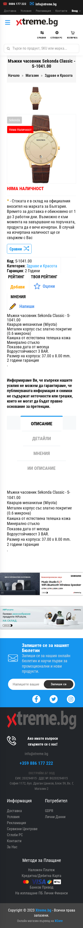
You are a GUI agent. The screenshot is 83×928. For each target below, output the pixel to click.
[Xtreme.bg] (37, 22)
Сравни (16, 248)
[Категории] (9, 22)
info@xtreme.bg (46, 4)
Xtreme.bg (43, 910)
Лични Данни (55, 817)
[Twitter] (54, 698)
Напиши (26, 306)
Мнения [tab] (41, 453)
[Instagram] (71, 698)
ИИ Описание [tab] (41, 468)
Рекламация (43, 11)
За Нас (12, 847)
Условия (26, 11)
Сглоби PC (15, 835)
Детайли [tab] (41, 438)
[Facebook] (36, 698)
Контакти (61, 11)
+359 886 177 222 (36, 763)
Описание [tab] (41, 423)
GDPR (49, 811)
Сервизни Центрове (22, 829)
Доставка (10, 11)
